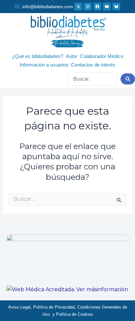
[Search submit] (128, 79)
